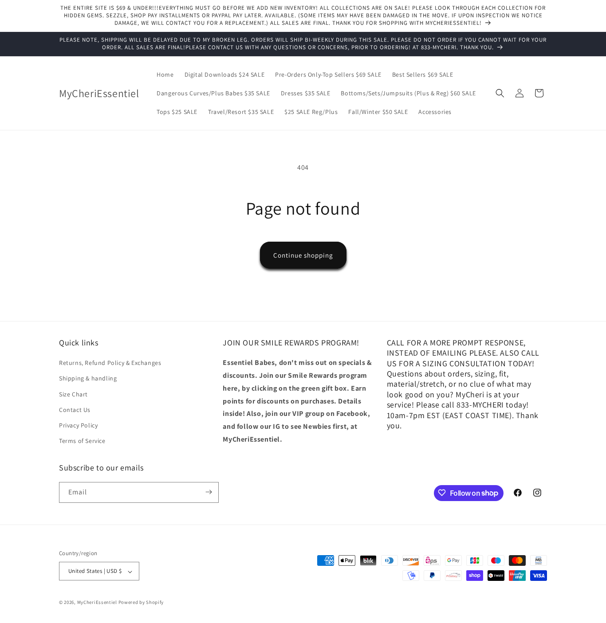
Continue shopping (303, 255)
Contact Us (75, 410)
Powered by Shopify (141, 602)
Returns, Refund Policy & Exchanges (110, 363)
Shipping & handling (88, 379)
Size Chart (73, 394)
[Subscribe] (208, 492)
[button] (500, 93)
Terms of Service (82, 441)
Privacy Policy (78, 425)
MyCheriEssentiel (97, 602)
